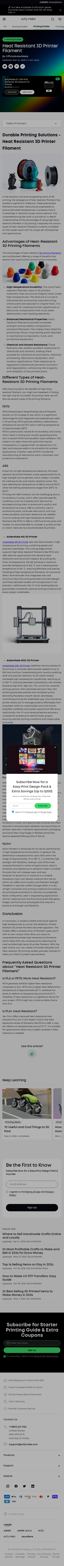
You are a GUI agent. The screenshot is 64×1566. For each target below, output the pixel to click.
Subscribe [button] (42, 806)
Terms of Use (31, 812)
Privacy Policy (46, 812)
